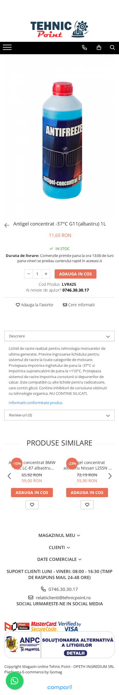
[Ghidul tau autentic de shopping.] (59, 687)
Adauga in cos (75, 274)
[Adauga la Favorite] (32, 504)
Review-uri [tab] (20, 415)
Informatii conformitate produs (35, 402)
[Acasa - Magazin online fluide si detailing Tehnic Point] (59, 29)
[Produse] (8, 49)
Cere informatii (81, 304)
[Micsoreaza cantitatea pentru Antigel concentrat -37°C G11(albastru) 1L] (28, 274)
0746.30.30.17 (62, 589)
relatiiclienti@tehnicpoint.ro (63, 597)
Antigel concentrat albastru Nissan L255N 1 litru (87, 465)
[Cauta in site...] (112, 47)
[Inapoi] (4, 225)
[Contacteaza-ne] (84, 47)
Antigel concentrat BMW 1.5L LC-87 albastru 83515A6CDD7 (32, 465)
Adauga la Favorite (36, 304)
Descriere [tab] (17, 336)
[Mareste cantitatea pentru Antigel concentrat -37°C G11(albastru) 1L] (46, 274)
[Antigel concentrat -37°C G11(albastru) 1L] (59, 136)
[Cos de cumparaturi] (99, 47)
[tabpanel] (59, 136)
